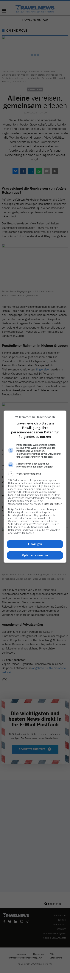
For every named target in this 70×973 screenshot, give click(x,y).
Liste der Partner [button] (53, 503)
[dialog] (35, 487)
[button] (35, 473)
